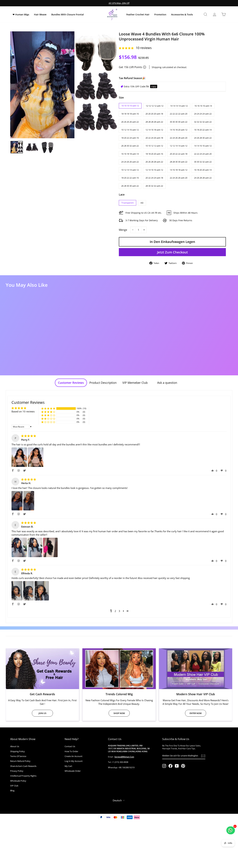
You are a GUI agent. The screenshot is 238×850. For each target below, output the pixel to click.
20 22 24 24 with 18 (154, 177)
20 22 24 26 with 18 (154, 137)
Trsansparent (127, 202)
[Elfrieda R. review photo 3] (42, 590)
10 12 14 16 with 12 (130, 129)
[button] (126, 48)
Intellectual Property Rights (23, 775)
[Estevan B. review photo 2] (35, 547)
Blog (12, 790)
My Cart (68, 766)
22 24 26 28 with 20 (178, 137)
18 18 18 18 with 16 (130, 113)
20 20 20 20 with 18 (154, 113)
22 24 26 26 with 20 (178, 177)
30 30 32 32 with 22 (203, 161)
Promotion (160, 14)
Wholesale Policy (18, 780)
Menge (123, 230)
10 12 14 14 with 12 (130, 170)
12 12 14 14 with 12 (178, 145)
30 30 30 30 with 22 (178, 121)
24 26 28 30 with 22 (203, 137)
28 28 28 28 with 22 (154, 121)
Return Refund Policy (20, 761)
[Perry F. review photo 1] (19, 457)
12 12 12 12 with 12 (154, 105)
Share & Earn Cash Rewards (23, 766)
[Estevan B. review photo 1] (19, 547)
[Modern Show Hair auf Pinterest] (183, 766)
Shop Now (119, 713)
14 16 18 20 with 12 (178, 129)
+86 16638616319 (126, 767)
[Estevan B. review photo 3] (50, 547)
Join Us (42, 713)
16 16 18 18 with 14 (130, 154)
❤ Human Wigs (21, 14)
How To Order (71, 751)
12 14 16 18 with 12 (154, 129)
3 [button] (119, 611)
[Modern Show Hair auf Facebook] (170, 766)
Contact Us (70, 746)
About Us (14, 746)
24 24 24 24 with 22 (203, 113)
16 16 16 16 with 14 (203, 105)
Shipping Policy (17, 751)
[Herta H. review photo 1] (17, 500)
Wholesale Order (73, 770)
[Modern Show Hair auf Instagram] (164, 766)
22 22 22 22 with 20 (178, 113)
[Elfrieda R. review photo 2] (28, 590)
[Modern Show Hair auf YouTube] (177, 766)
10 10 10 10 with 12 (130, 105)
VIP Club (14, 785)
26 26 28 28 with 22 (154, 161)
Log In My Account (74, 761)
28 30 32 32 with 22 (154, 186)
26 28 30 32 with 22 (130, 145)
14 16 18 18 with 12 (178, 170)
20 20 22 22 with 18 (178, 154)
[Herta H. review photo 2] (28, 500)
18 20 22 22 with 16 (130, 177)
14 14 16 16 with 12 (203, 145)
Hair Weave (40, 14)
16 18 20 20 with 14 (203, 170)
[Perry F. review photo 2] (35, 457)
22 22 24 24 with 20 (203, 154)
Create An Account (73, 756)
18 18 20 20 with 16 (154, 154)
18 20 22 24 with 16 (130, 137)
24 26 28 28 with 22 (203, 177)
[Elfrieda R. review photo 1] (16, 590)
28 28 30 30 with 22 (178, 161)
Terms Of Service (18, 756)
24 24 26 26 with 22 (130, 161)
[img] (28, 435)
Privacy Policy (16, 770)
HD (142, 203)
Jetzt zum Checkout (172, 252)
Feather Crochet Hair (137, 14)
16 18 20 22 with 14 (203, 129)
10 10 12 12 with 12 (154, 145)
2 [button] (115, 611)
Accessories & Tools (182, 14)
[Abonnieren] (203, 756)
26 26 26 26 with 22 (130, 121)
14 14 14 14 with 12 (179, 105)
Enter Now (196, 713)
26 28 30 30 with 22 (130, 186)
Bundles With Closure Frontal (67, 14)
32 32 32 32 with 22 (203, 121)
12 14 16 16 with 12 (154, 170)
